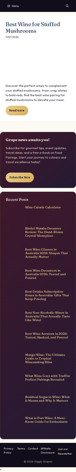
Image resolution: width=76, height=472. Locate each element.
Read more (17, 110)
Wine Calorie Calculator (43, 207)
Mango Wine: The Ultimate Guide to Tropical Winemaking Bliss (45, 358)
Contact (33, 448)
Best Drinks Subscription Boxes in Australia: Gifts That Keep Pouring (47, 295)
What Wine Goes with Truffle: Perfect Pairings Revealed (47, 377)
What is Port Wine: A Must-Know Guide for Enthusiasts (46, 419)
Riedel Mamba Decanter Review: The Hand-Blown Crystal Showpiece (44, 232)
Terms (21, 448)
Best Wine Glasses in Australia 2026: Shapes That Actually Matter (46, 253)
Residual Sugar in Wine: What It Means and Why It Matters (47, 398)
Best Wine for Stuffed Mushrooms (33, 27)
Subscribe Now (19, 177)
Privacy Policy (8, 450)
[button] (67, 6)
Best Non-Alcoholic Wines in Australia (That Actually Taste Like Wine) (47, 316)
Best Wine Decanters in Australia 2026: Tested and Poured (45, 274)
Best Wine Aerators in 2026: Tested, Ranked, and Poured (46, 335)
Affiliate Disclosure (48, 450)
